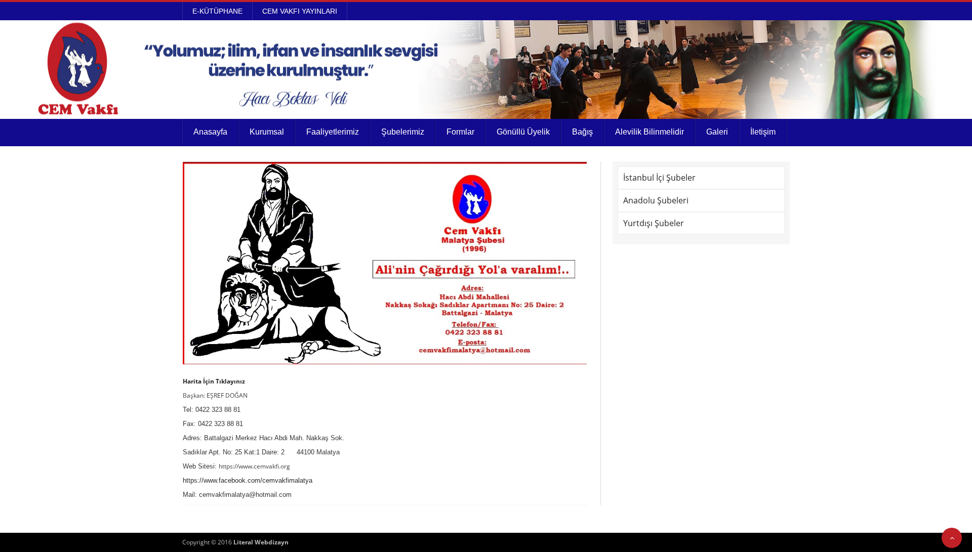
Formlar (460, 132)
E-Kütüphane (217, 11)
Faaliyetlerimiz (332, 132)
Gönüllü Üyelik (523, 132)
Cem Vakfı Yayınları (299, 11)
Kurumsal (267, 132)
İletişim (763, 132)
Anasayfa (210, 132)
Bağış (582, 132)
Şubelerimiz (402, 132)
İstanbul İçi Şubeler (659, 177)
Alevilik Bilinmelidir (649, 132)
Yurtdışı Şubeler (653, 223)
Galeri (717, 132)
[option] (385, 263)
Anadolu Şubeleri (655, 200)
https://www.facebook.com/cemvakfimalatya (247, 480)
